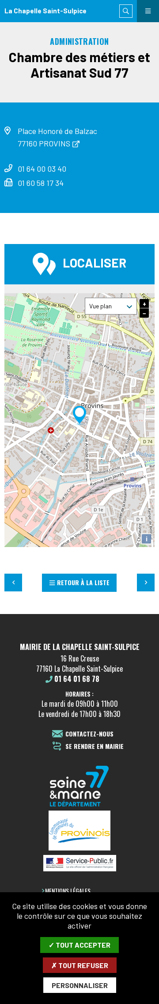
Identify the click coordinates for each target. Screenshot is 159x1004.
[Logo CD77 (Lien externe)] (79, 787)
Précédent (13, 582)
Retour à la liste (83, 582)
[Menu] (148, 11)
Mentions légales (68, 890)
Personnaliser (80, 985)
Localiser (94, 262)
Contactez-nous (89, 734)
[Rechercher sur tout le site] (125, 11)
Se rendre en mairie (94, 746)
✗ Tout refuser (79, 965)
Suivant (146, 582)
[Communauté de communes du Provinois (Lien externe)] (79, 831)
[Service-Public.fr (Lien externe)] (79, 864)
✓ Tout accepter (79, 945)
